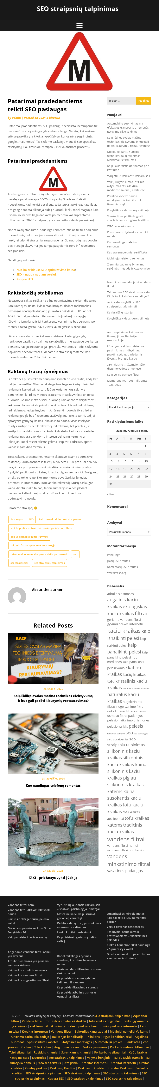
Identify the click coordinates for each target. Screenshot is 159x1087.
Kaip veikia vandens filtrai (25, 975)
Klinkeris (93, 1037)
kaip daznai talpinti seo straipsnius (60, 519)
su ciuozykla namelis (128, 1058)
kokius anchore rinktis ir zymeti (29, 536)
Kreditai (99, 1068)
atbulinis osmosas (120, 594)
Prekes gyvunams (94, 1047)
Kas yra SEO (24, 279)
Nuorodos (39, 1058)
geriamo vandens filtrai (124, 619)
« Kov (110, 494)
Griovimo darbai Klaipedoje (30, 1037)
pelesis (136, 726)
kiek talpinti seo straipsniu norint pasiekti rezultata (41, 528)
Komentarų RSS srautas (122, 567)
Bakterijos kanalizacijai (91, 1031)
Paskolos (84, 1068)
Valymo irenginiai (99, 1058)
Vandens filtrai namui (22, 905)
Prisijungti (113, 555)
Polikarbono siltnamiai (110, 1052)
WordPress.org (116, 573)
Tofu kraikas (42, 1047)
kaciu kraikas (124, 631)
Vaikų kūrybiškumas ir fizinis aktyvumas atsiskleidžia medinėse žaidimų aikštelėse (126, 186)
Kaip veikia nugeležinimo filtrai (28, 980)
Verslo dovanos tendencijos (125, 927)
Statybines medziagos (76, 1042)
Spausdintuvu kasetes (42, 1042)
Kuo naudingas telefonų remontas (53, 785)
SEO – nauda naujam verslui (36, 274)
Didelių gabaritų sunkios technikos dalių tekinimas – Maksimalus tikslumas (125, 156)
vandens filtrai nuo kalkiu (125, 850)
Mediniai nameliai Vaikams (129, 1031)
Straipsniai (71, 1063)
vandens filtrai (125, 839)
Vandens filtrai (32, 1021)
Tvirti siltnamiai (20, 1052)
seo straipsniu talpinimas (49, 563)
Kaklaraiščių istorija (120, 312)
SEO (31, 519)
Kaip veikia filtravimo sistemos (77, 987)
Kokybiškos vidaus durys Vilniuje (128, 210)
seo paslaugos (141, 733)
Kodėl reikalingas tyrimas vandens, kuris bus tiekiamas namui (76, 960)
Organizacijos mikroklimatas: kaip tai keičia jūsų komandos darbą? (126, 918)
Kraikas (26, 1047)
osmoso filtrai (117, 716)
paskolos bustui (89, 1026)
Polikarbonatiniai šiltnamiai (129, 1047)
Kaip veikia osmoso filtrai (123, 374)
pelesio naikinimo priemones (128, 720)
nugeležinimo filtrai (130, 706)
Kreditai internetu (123, 1063)
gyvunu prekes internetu (125, 624)
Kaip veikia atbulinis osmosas (27, 970)
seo (75, 554)
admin (16, 118)
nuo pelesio (140, 711)
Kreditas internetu (35, 1031)
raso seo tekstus (49, 1063)
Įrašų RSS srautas (118, 561)
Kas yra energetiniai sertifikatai (127, 252)
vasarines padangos (125, 870)
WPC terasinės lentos (121, 226)
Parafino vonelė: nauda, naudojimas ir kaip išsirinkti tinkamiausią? (125, 200)
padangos (135, 716)
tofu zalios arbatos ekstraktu (66, 1021)
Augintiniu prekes (66, 1047)
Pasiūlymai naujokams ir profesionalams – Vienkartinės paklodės (127, 936)
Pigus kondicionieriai (117, 1037)
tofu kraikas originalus (104, 1021)
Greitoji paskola (36, 1068)
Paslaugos (16, 519)
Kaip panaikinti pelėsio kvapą (27, 937)
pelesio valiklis (117, 726)
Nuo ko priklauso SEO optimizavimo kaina (45, 270)
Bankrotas (132, 1042)
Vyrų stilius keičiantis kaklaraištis (128, 176)
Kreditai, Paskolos (120, 1068)
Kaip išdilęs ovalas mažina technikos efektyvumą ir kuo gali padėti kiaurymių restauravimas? (128, 142)
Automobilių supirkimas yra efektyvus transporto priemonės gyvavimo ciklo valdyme (128, 127)
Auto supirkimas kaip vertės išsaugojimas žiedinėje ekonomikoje (125, 336)
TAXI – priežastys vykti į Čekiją (53, 878)
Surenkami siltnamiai (76, 1052)
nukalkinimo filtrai (120, 711)
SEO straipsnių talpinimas (77, 8)
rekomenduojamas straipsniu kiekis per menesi (38, 554)
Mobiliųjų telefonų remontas (125, 258)
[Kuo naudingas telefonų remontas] (53, 742)
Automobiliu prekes (108, 1042)
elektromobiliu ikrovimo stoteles (52, 1026)
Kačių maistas (19, 1058)
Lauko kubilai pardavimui (74, 932)
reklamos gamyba (116, 733)
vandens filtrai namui (122, 845)
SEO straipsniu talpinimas (112, 1016)
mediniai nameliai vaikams (136, 688)
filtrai (141, 613)
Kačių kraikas (138, 1052)
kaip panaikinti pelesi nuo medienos (127, 657)
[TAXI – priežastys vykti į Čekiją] (53, 831)
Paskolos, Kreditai (62, 1068)
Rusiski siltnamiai (46, 1052)
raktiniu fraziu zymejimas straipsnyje (32, 545)
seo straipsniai (19, 563)
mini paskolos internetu (120, 1026)
